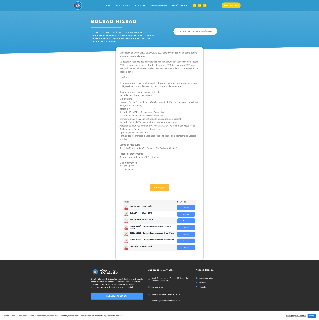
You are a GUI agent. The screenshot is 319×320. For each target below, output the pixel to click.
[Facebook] (194, 5)
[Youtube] (199, 5)
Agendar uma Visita (158, 5)
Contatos (140, 5)
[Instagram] (204, 5)
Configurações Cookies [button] (296, 316)
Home (108, 5)
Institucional (122, 5)
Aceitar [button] (311, 316)
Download (186, 207)
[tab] (159, 187)
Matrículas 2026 (179, 5)
